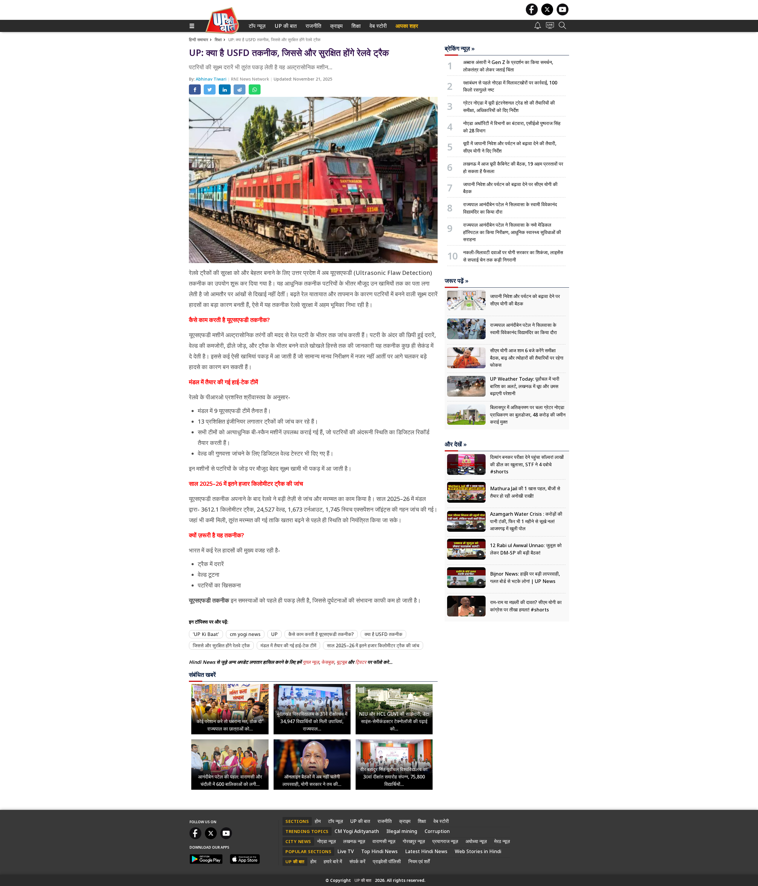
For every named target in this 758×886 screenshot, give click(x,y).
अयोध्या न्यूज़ (476, 841)
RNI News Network (250, 79)
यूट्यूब (342, 662)
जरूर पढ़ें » (456, 280)
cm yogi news (245, 634)
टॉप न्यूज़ (256, 26)
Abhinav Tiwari (212, 79)
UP (274, 634)
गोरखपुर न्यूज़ (414, 841)
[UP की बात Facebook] (532, 13)
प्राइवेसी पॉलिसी (387, 861)
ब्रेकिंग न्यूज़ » (460, 48)
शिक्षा (355, 26)
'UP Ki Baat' (206, 634)
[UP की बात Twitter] (547, 13)
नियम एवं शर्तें (419, 861)
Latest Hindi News (426, 851)
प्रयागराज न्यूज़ (445, 841)
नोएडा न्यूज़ (326, 841)
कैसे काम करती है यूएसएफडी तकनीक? (321, 634)
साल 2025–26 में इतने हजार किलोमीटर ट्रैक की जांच (373, 645)
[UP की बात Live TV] (550, 27)
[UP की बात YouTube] (562, 13)
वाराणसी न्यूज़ (383, 841)
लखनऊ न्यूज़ (354, 841)
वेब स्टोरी (377, 26)
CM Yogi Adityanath (357, 831)
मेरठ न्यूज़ (502, 841)
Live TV (345, 851)
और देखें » (456, 444)
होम (318, 821)
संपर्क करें (357, 861)
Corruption (437, 831)
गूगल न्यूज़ (311, 662)
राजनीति (312, 26)
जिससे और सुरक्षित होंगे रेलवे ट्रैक (221, 645)
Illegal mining (401, 831)
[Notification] (537, 27)
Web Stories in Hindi (478, 851)
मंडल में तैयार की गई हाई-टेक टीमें (288, 645)
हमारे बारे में (333, 861)
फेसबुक (327, 662)
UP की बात (284, 26)
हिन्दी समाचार (198, 39)
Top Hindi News (379, 851)
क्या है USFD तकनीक (383, 634)
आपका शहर (407, 26)
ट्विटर (360, 662)
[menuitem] (257, 26)
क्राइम (335, 26)
